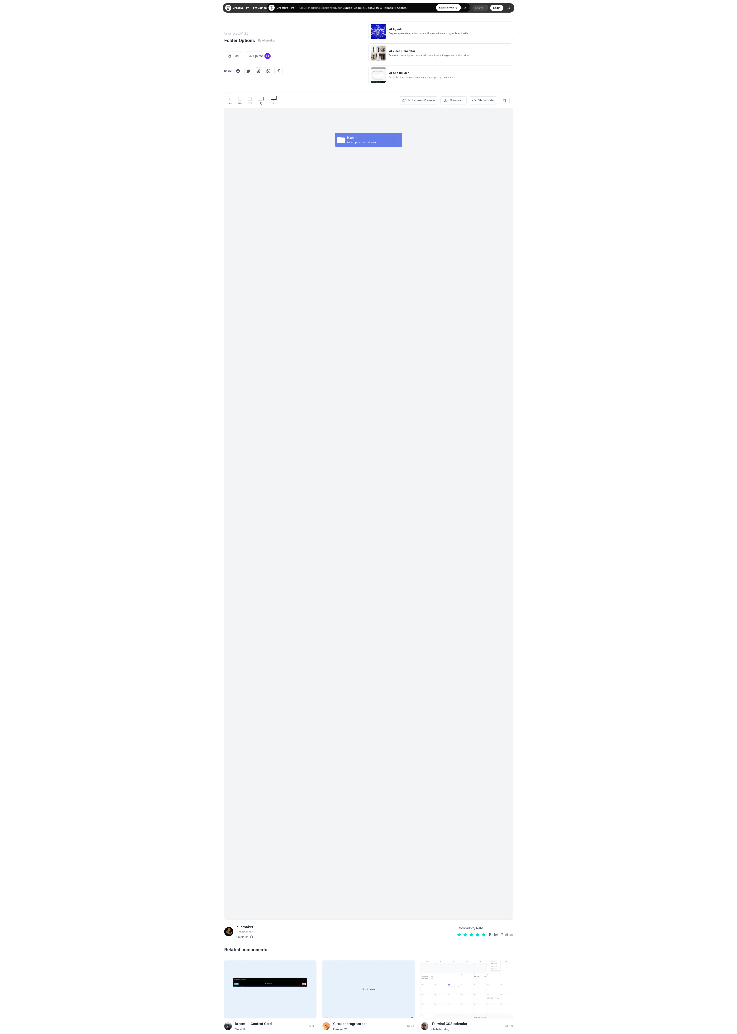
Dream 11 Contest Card (253, 1024)
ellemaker (244, 927)
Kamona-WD (340, 1029)
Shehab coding (440, 1029)
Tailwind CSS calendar (449, 1024)
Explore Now (446, 7)
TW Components (263, 7)
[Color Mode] (509, 8)
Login (496, 7)
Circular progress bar (350, 1024)
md (250, 103)
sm (240, 103)
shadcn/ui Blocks (318, 7)
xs (230, 103)
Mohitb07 (240, 1029)
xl (273, 103)
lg (261, 103)
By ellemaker (266, 40)
